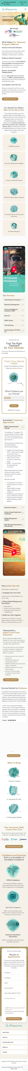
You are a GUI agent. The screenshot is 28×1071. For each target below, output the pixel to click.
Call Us (17, 20)
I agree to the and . (15, 1008)
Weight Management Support (10, 519)
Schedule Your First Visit (10, 99)
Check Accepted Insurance (14, 846)
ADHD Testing (8, 320)
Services (4, 1037)
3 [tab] (16, 751)
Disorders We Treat (7, 1042)
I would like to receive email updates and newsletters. (14, 1012)
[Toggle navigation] (25, 9)
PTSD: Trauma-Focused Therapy (11, 427)
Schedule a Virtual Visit (11, 679)
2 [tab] (14, 751)
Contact (4, 1052)
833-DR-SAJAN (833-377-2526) (10, 3)
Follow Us (5, 1047)
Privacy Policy (8, 1009)
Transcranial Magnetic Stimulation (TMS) (11, 310)
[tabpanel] (14, 712)
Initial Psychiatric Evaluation (12, 300)
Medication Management (11, 304)
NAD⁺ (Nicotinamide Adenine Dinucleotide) (13, 525)
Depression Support (10, 507)
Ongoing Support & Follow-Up (12, 330)
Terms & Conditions (17, 1007)
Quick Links (5, 1032)
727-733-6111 (24, 3)
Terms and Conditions (7, 1067)
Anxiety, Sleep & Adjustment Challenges (12, 512)
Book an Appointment (7, 20)
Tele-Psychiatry (9, 325)
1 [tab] (11, 751)
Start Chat (14, 405)
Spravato (7, 315)
